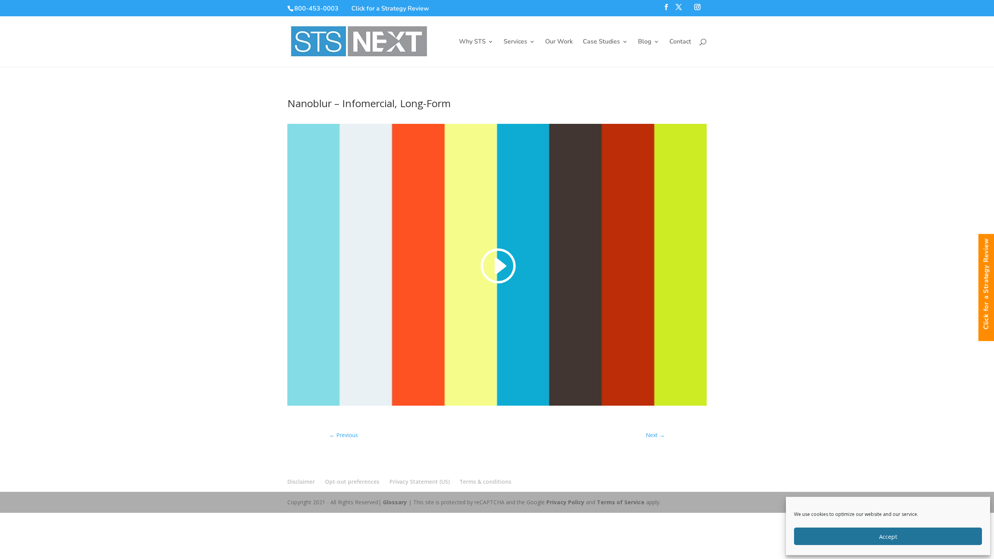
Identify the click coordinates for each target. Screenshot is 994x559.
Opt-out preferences (352, 481)
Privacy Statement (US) (419, 481)
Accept (888, 536)
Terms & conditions (485, 481)
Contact (680, 42)
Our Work (559, 42)
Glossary (395, 502)
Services (515, 42)
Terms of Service (621, 502)
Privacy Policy (565, 502)
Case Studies (601, 42)
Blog (645, 42)
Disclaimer (301, 481)
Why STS (472, 42)
